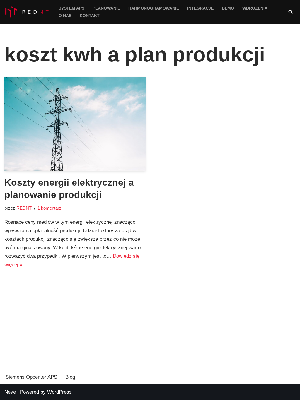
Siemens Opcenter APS (31, 377)
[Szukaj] (290, 12)
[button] (270, 8)
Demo (228, 8)
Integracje (200, 8)
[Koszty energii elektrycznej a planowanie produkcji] (75, 124)
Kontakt (90, 15)
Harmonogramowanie (153, 8)
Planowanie (106, 8)
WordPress (59, 392)
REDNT (24, 208)
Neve (10, 392)
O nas (65, 15)
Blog (70, 377)
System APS (71, 8)
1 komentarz (50, 208)
